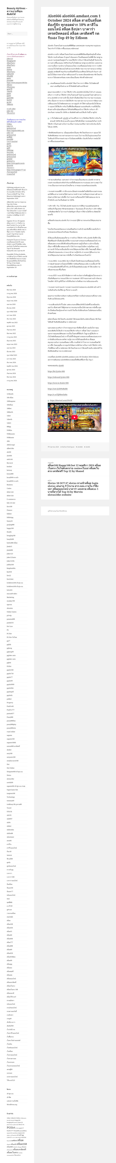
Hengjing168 (11, 61)
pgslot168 (10, 670)
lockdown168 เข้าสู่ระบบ (15, 583)
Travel (9, 808)
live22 (9, 576)
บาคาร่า (9, 873)
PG (8, 630)
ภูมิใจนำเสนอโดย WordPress (57, 511)
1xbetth (9, 91)
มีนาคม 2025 (11, 352)
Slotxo (9, 775)
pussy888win (11, 728)
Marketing (10, 597)
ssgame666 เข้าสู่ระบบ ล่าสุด (16, 786)
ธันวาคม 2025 (11, 319)
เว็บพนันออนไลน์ (12, 1048)
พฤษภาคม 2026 (12, 301)
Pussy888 (10, 717)
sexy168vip (15, 1133)
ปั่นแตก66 (10, 165)
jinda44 (9, 70)
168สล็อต (10, 405)
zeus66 (9, 841)
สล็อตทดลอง (11, 87)
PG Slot (9, 634)
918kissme (10, 438)
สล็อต (8, 921)
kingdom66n (11, 568)
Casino (9, 488)
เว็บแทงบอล (10, 1062)
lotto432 (9, 590)
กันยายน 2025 (11, 330)
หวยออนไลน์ (11, 174)
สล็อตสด (9, 975)
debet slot (10, 492)
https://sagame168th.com (15, 131)
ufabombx (10, 830)
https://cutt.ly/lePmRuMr (58, 389)
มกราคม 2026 (11, 315)
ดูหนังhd (9, 159)
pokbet (9, 699)
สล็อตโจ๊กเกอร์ (11, 997)
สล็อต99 (9, 960)
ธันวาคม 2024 (11, 362)
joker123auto (11, 557)
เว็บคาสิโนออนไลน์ (13, 1033)
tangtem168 (11, 793)
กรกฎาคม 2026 (12, 293)
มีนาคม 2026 (11, 308)
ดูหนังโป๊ (9, 89)
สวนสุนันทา (10, 1000)
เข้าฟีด (9, 1097)
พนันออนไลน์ (11, 895)
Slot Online (10, 768)
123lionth (10, 394)
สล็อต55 (9, 931)
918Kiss (9, 430)
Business (10, 485)
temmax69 (10, 801)
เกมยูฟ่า (9, 1019)
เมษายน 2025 (11, 348)
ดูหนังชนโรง (11, 161)
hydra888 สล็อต (12, 543)
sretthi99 (10, 783)
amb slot (10, 459)
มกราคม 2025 (11, 359)
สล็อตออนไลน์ (11, 979)
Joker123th (10, 561)
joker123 (10, 59)
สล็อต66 (9, 935)
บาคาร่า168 (10, 877)
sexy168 (9, 753)
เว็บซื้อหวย (10, 1037)
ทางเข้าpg (10, 870)
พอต (8, 899)
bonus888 (10, 474)
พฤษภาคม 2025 (12, 344)
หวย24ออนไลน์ (11, 1008)
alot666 (9, 456)
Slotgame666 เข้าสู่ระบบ (15, 772)
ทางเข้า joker (11, 109)
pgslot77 (10, 677)
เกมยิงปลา (10, 1015)
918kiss (9, 124)
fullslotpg (10, 150)
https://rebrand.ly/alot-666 (58, 377)
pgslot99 (10, 681)
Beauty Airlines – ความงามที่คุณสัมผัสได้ (17, 11)
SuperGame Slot (12, 790)
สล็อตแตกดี (10, 993)
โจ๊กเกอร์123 (11, 113)
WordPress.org (12, 1105)
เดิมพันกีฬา (10, 1026)
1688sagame (11, 401)
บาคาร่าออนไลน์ (12, 141)
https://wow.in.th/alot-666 (58, 383)
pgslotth (9, 695)
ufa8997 (9, 819)
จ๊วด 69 (9, 852)
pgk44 (9, 663)
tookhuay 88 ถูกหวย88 (14, 804)
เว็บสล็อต (10, 1051)
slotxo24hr (10, 779)
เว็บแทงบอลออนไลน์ (13, 1066)
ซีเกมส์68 (10, 859)
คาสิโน (9, 844)
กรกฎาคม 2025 (12, 337)
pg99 (8, 148)
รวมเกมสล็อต (11, 913)
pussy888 (10, 80)
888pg (9, 427)
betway (9, 470)
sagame (9, 735)
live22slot (10, 152)
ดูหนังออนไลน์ (11, 128)
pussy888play (11, 724)
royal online (11, 732)
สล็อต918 (10, 953)
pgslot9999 (10, 684)
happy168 (10, 528)
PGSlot (9, 666)
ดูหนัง (8, 862)
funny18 (10, 521)
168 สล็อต (10, 398)
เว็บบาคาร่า (10, 168)
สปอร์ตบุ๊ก (10, 917)
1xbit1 (9, 423)
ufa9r (9, 822)
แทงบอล (9, 1073)
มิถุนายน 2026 (11, 297)
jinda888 (10, 550)
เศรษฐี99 (9, 1069)
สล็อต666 (10, 939)
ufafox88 (10, 833)
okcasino (10, 608)
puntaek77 (10, 714)
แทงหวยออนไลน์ (12, 1077)
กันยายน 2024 (11, 373)
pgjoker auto (11, 655)
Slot (8, 764)
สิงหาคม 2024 (11, 377)
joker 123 (10, 133)
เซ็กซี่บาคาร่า (11, 1022)
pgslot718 (10, 674)
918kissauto (11, 434)
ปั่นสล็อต (9, 884)
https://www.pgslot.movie (16, 163)
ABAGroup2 (11, 445)
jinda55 (15, 1122)
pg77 (8, 641)
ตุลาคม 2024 (11, 370)
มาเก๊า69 (9, 906)
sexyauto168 (11, 757)
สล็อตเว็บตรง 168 (12, 990)
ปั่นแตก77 (10, 891)
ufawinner (10, 837)
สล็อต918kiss (11, 957)
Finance (9, 510)
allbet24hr (10, 448)
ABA (8, 441)
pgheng (9, 648)
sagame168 (10, 739)
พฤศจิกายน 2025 (12, 322)
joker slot (10, 111)
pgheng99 (10, 652)
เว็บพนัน (9, 1044)
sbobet (9, 750)
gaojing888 (10, 525)
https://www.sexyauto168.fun (17, 83)
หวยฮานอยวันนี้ (12, 1011)
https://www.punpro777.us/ (16, 170)
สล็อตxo (9, 85)
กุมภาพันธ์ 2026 (12, 312)
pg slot (9, 102)
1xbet (9, 416)
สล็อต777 (10, 942)
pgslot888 (10, 98)
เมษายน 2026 (11, 304)
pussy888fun (11, 721)
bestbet (9, 467)
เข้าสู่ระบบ (10, 1094)
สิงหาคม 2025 (11, 333)
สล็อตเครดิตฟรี (11, 982)
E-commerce (11, 499)
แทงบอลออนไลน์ (10, 1155)
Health (9, 532)
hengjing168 (11, 536)
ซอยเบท (9, 855)
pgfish (9, 645)
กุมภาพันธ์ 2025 (12, 355)
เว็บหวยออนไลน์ (12, 172)
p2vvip (9, 615)
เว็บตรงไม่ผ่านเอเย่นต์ (13, 1040)
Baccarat (10, 463)
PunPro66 (10, 706)
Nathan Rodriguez (68, 447)
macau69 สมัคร (12, 594)
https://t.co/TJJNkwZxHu (57, 394)
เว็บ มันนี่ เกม (11, 1029)
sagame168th (11, 743)
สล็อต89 (9, 950)
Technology (11, 797)
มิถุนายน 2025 (11, 341)
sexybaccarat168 (12, 761)
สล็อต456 (10, 928)
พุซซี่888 (9, 137)
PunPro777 (10, 710)
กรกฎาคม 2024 (12, 381)
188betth (10, 104)
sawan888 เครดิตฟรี (13, 746)
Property (10, 703)
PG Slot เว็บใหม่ (12, 637)
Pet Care (10, 626)
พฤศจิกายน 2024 (12, 366)
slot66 (9, 67)
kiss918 (9, 100)
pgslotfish (10, 688)
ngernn (9, 605)
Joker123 (10, 554)
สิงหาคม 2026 (11, 290)
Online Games (11, 612)
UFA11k (9, 812)
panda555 (10, 623)
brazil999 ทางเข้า (12, 477)
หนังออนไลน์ (11, 1004)
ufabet (9, 826)
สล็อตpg (9, 964)
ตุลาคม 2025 (11, 326)
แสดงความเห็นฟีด (12, 1101)
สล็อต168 (10, 924)
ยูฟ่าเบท (9, 910)
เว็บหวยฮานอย (11, 1059)
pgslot (9, 78)
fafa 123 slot (11, 503)
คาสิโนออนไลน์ (12, 848)
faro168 (9, 507)
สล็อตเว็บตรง (11, 63)
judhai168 (10, 74)
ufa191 (9, 815)
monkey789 (11, 601)
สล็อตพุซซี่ (10, 971)
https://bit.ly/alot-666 (56, 371)
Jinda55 (9, 546)
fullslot (9, 514)
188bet (9, 408)
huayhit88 (10, 539)
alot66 (9, 452)
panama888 (11, 619)
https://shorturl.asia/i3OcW (61, 400)
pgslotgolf (10, 692)
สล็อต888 (10, 76)
